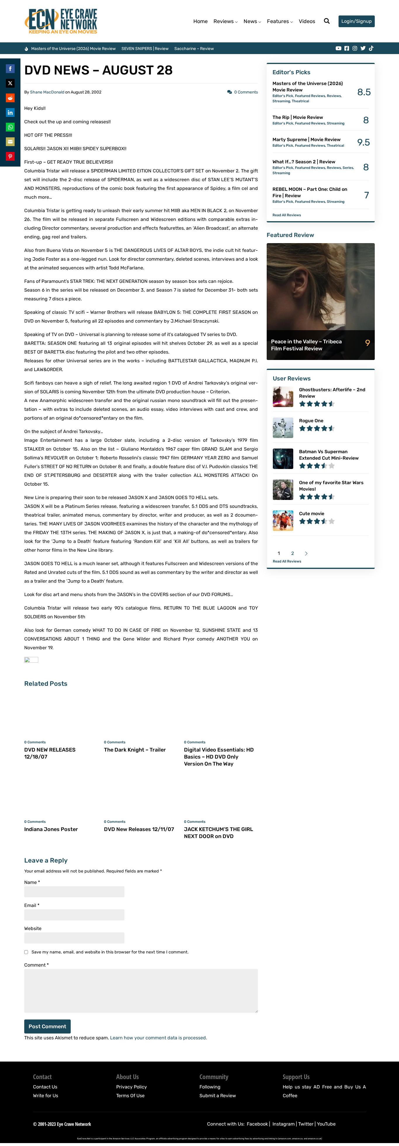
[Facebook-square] (346, 48)
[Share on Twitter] (10, 83)
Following (210, 1087)
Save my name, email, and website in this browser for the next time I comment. (110, 952)
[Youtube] (338, 48)
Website (32, 928)
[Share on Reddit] (10, 98)
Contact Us (45, 1087)
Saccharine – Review (194, 48)
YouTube (326, 1124)
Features (278, 21)
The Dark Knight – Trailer (135, 750)
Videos (307, 21)
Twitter (305, 1124)
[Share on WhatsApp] (10, 127)
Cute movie (311, 513)
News (250, 21)
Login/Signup (356, 21)
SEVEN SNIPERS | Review (145, 48)
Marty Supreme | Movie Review (307, 139)
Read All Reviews (287, 215)
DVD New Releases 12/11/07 (139, 829)
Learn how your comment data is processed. (158, 1038)
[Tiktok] (371, 48)
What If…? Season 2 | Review (304, 162)
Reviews (224, 21)
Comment (36, 965)
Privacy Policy (131, 1087)
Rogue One (311, 420)
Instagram (284, 1124)
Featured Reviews (310, 96)
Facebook (257, 1124)
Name (32, 882)
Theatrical (300, 101)
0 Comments (246, 92)
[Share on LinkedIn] (10, 112)
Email (31, 905)
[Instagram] (355, 48)
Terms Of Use (130, 1095)
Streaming (281, 101)
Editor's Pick (283, 96)
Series (348, 167)
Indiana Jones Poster (51, 829)
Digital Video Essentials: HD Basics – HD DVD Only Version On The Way (219, 757)
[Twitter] (363, 48)
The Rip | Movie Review (298, 117)
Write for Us (45, 1095)
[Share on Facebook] (10, 68)
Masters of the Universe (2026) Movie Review (73, 48)
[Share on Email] (10, 141)
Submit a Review (218, 1095)
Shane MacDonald (47, 92)
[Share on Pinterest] (10, 156)
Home (200, 21)
